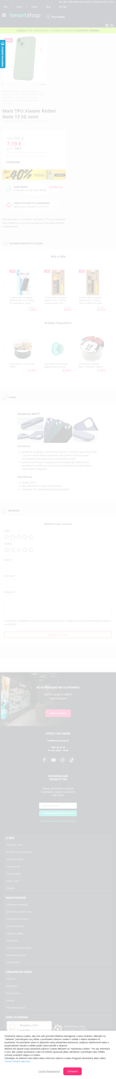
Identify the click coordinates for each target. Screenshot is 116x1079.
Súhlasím (72, 1071)
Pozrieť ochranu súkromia (17, 1061)
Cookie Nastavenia (49, 1071)
